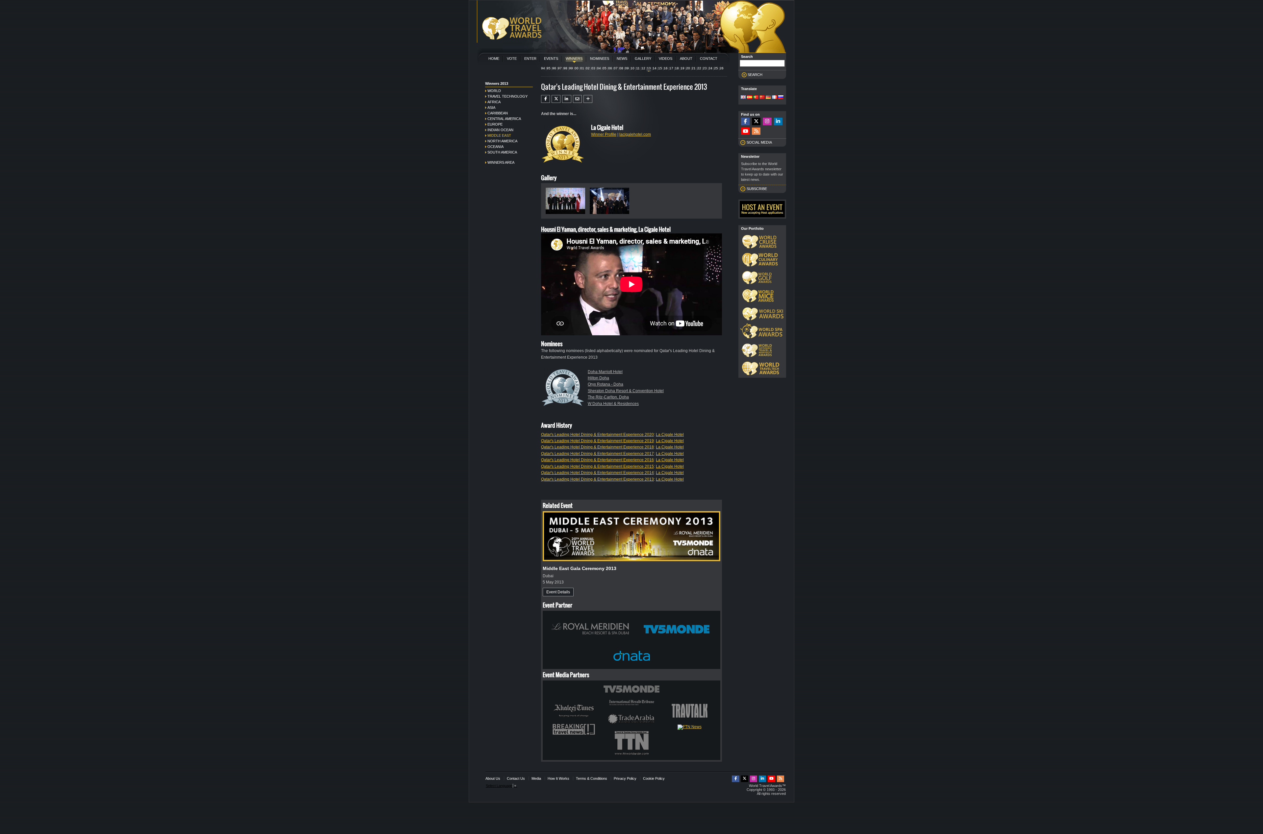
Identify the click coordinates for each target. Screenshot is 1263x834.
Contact (708, 58)
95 (549, 68)
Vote (512, 58)
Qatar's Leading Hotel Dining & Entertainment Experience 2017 (597, 453)
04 (599, 68)
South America (502, 152)
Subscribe (757, 189)
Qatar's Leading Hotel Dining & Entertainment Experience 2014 (597, 472)
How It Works (558, 778)
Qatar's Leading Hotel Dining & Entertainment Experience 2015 (597, 466)
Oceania (495, 147)
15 (660, 68)
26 (722, 68)
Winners (574, 58)
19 (682, 68)
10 (632, 68)
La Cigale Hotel (670, 434)
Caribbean (497, 113)
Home (493, 58)
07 (616, 68)
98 (565, 68)
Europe (495, 124)
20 (688, 68)
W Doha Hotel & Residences (613, 403)
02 (588, 68)
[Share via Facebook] (545, 99)
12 (643, 68)
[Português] (755, 97)
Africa (494, 102)
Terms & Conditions (591, 778)
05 (605, 68)
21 (694, 68)
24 (710, 68)
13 (649, 68)
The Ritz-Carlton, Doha (608, 397)
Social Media (759, 142)
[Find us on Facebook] (745, 121)
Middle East (499, 135)
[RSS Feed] (756, 131)
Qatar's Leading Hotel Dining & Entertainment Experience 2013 (597, 479)
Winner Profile (603, 134)
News (622, 58)
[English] (743, 97)
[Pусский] (780, 97)
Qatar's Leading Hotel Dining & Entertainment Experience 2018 (597, 447)
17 (671, 68)
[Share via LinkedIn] (566, 99)
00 (577, 68)
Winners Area (500, 162)
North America (502, 141)
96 (554, 68)
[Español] (749, 97)
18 (677, 68)
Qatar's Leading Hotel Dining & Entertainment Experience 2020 (597, 434)
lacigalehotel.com (635, 134)
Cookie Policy (654, 778)
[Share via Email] (577, 99)
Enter (530, 58)
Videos (665, 58)
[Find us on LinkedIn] (778, 121)
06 (610, 68)
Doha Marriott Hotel (605, 371)
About (686, 58)
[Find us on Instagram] (767, 121)
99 (571, 68)
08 (621, 68)
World (494, 91)
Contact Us (516, 778)
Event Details (558, 592)
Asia (491, 107)
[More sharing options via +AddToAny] (588, 99)
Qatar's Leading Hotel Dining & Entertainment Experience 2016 (597, 460)
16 (666, 68)
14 (654, 68)
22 (699, 68)
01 (582, 68)
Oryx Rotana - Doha (605, 384)
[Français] (774, 97)
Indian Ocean (500, 130)
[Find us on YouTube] (745, 131)
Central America (504, 119)
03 (593, 68)
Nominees (599, 58)
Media (536, 778)
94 (543, 68)
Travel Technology (507, 96)
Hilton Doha (598, 378)
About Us (492, 778)
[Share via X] (556, 99)
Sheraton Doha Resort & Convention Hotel (626, 391)
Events (551, 58)
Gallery (643, 58)
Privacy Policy (625, 778)
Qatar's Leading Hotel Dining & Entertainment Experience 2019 (597, 441)
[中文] (762, 97)
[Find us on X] (756, 121)
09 (627, 68)
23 (705, 68)
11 (638, 68)
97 (560, 68)
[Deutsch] (768, 97)
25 (716, 68)
